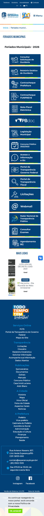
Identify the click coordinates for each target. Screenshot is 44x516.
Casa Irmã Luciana (22, 383)
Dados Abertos (22, 360)
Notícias (22, 409)
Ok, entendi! (15, 511)
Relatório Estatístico (22, 352)
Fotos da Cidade (22, 403)
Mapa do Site (22, 337)
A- (20, 6)
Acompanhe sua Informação (22, 357)
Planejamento (22, 437)
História (22, 394)
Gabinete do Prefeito (22, 423)
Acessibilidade (24, 2)
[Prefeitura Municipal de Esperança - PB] (16, 15)
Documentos (22, 372)
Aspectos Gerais (22, 406)
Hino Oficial (22, 400)
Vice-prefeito (22, 420)
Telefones (6, 2)
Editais (22, 375)
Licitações (22, 346)
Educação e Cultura (22, 432)
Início (5, 28)
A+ (17, 6)
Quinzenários (22, 369)
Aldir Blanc (22, 386)
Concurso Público (22, 380)
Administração (22, 429)
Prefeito (22, 417)
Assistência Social (22, 426)
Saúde (22, 440)
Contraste (35, 2)
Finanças (22, 434)
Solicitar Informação (22, 355)
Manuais (22, 377)
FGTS (22, 329)
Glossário (22, 349)
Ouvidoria (14, 2)
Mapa (22, 397)
